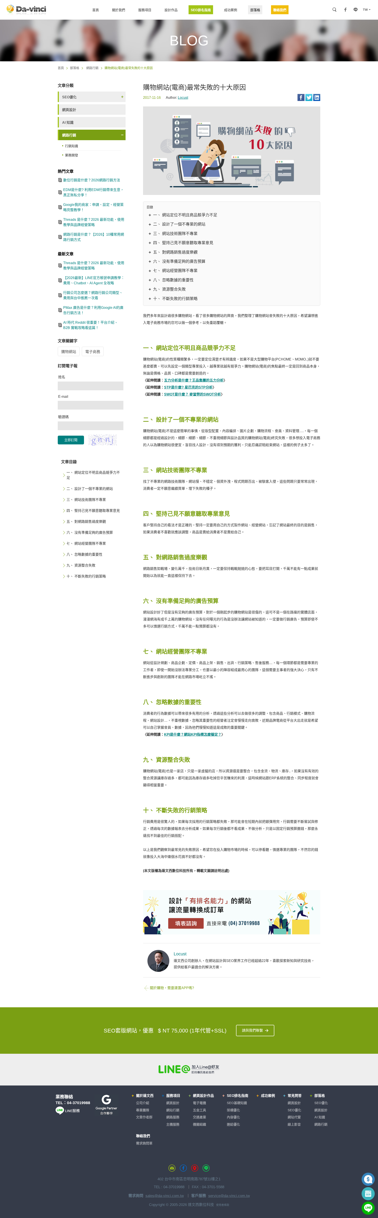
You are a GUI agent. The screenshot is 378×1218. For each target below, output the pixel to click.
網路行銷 (92, 68)
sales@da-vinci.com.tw (164, 1196)
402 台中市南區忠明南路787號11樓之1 (189, 1179)
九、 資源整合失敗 (169, 289)
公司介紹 (142, 1103)
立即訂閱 (70, 440)
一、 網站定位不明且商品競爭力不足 (185, 215)
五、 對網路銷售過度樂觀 (175, 252)
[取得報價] (368, 1179)
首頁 (61, 68)
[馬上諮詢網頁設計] (231, 912)
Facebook (301, 97)
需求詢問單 (144, 1143)
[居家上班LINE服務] (68, 1113)
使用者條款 (222, 1205)
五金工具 (199, 1110)
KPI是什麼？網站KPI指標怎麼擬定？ (192, 734)
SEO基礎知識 (237, 1103)
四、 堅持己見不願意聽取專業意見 (183, 243)
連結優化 (233, 1124)
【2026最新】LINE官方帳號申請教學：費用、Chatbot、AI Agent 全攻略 (93, 280)
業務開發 (71, 155)
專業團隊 (142, 1110)
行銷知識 (71, 146)
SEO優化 (69, 97)
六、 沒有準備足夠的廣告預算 (179, 261)
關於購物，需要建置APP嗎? (172, 988)
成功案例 (268, 1096)
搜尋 (334, 10)
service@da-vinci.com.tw (229, 1196)
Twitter (308, 97)
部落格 (74, 68)
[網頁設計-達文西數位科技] (26, 9)
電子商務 (92, 352)
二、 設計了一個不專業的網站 (179, 224)
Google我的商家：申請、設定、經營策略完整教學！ (93, 207)
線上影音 (294, 1124)
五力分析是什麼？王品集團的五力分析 (194, 380)
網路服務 (172, 1117)
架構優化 (233, 1110)
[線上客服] (368, 1208)
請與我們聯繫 (252, 1030)
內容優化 (233, 1117)
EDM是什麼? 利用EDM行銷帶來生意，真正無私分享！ (93, 192)
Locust (183, 97)
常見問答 (295, 1096)
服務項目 (173, 1096)
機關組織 (199, 1124)
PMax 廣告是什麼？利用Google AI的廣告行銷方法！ (93, 310)
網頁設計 (69, 110)
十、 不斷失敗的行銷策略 (175, 299)
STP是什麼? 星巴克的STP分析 (188, 387)
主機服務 (172, 1124)
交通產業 (199, 1117)
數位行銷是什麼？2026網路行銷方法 (91, 180)
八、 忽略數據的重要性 (173, 280)
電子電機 (199, 1103)
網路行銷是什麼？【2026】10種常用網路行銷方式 (93, 237)
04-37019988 (78, 1103)
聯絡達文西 (171, 1168)
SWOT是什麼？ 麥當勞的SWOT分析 (192, 394)
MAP (194, 1168)
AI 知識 (68, 122)
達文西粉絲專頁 (183, 1168)
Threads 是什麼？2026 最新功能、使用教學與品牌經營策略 (93, 222)
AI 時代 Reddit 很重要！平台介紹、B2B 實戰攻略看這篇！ (90, 325)
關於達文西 (145, 1096)
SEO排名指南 (237, 1096)
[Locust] (158, 961)
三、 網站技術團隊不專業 (175, 234)
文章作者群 (144, 1117)
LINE (355, 10)
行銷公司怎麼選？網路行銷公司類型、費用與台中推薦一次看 (93, 295)
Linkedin (316, 97)
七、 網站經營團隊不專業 (175, 271)
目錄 (150, 207)
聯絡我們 (143, 1136)
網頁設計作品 (203, 1096)
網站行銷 (172, 1110)
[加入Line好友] (189, 1069)
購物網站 (68, 352)
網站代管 (294, 1117)
